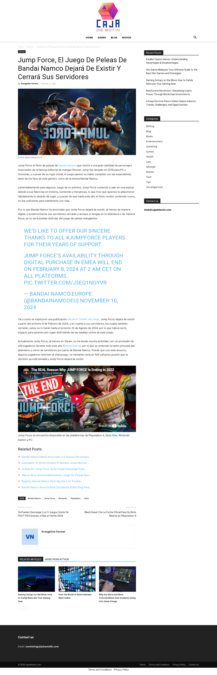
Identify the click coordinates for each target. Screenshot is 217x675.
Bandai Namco (67, 165)
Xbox (86, 498)
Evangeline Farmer (29, 83)
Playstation (76, 498)
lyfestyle (150, 166)
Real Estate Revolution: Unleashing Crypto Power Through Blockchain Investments (169, 92)
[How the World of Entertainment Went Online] (76, 579)
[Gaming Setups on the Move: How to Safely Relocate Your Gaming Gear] (36, 579)
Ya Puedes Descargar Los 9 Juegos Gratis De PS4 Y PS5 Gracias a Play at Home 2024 (43, 514)
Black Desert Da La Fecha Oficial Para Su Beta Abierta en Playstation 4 (110, 514)
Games (102, 37)
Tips (148, 182)
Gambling (151, 146)
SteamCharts (72, 345)
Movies (126, 37)
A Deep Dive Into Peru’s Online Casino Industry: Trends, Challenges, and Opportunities (171, 103)
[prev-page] (20, 608)
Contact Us (194, 664)
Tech (149, 177)
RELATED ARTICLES (30, 559)
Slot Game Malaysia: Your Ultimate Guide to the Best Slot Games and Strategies (172, 71)
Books (149, 136)
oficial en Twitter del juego (83, 319)
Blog (114, 37)
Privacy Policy (179, 664)
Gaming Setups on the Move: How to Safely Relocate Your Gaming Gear (35, 598)
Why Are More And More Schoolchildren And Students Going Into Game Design (117, 598)
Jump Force (50, 498)
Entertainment (154, 141)
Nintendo (62, 498)
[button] (195, 37)
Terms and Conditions (159, 664)
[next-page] (25, 608)
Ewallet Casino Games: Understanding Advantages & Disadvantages (167, 61)
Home (89, 37)
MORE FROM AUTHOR (57, 559)
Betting (150, 126)
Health (150, 156)
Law (148, 161)
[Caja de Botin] (108, 17)
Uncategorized (154, 187)
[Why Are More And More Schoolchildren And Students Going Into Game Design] (117, 579)
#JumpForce (83, 237)
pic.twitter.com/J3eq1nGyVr (65, 282)
